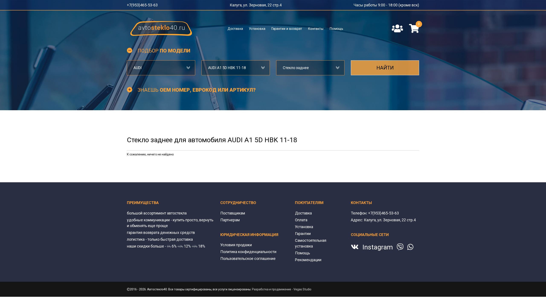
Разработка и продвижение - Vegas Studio (281, 288)
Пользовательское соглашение (248, 257)
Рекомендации (308, 258)
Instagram (377, 246)
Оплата (301, 218)
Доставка (235, 27)
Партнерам (230, 218)
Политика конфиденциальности (248, 250)
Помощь (336, 27)
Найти (385, 67)
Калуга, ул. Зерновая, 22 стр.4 (259, 4)
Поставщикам (232, 212)
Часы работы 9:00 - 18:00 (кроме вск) (393, 4)
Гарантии (303, 232)
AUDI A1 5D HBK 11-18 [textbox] (227, 66)
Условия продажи (236, 243)
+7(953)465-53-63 (139, 4)
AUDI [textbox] (138, 66)
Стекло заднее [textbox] (296, 66)
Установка (257, 27)
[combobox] (161, 66)
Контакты (315, 27)
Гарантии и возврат (286, 27)
